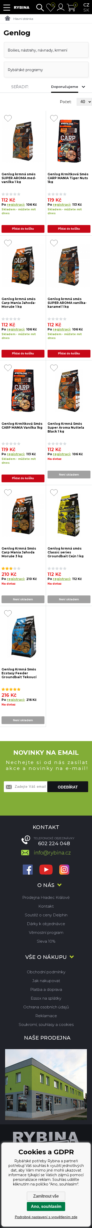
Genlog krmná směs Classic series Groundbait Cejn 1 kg (66, 552)
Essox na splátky (46, 998)
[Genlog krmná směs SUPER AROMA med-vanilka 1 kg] (23, 141)
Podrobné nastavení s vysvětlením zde (46, 1217)
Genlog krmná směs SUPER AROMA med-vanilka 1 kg (19, 177)
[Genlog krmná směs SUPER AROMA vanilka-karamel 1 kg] (69, 266)
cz (86, 4)
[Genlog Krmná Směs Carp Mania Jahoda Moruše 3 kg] (23, 515)
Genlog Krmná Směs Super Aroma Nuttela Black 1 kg (66, 427)
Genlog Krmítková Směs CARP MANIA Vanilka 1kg (22, 425)
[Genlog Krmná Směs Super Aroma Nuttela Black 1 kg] (69, 390)
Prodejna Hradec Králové (46, 897)
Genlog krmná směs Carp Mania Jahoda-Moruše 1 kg (19, 302)
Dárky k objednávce (46, 923)
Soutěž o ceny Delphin (46, 914)
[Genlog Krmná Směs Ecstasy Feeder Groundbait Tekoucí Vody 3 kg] (23, 636)
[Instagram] (64, 870)
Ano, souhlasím (46, 1206)
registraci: (16, 204)
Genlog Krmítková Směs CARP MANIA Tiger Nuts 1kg (68, 177)
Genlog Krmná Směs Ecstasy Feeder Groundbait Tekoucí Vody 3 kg (19, 672)
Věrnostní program (46, 932)
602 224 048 (54, 843)
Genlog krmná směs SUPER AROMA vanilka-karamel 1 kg (67, 302)
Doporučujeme (64, 87)
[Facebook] (28, 870)
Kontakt (46, 906)
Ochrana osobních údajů (46, 1007)
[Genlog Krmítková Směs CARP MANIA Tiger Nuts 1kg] (69, 141)
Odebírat (68, 787)
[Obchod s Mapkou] (46, 1084)
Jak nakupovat (46, 980)
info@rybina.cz (52, 853)
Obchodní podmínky (46, 971)
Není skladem (69, 474)
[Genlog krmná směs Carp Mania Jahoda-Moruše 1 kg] (23, 266)
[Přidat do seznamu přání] (8, 119)
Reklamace (46, 1015)
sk (86, 10)
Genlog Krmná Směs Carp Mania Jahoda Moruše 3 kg (19, 552)
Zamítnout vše (46, 1196)
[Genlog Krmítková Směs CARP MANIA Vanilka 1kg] (23, 390)
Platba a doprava (46, 989)
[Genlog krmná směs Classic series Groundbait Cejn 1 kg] (69, 515)
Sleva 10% (46, 941)
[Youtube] (46, 870)
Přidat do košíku (23, 228)
